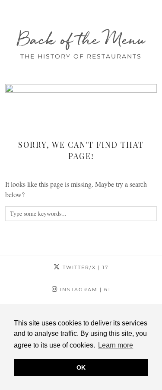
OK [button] (81, 367)
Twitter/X (84, 267)
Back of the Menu (81, 39)
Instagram (84, 289)
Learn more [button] (115, 345)
